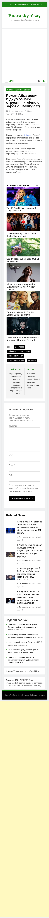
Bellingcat (28, 135)
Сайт (11, 475)
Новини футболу (15, 356)
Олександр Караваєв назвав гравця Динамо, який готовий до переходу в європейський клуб (22, 627)
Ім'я (11, 455)
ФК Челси (32, 360)
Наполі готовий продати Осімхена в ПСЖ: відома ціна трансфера (23, 4)
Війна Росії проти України (19, 351)
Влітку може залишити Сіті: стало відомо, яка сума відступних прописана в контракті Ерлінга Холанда (28, 597)
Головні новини (22, 90)
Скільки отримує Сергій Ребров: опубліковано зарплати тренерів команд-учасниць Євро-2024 (28, 574)
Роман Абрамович (16, 360)
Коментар (13, 426)
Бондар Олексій (25, 537)
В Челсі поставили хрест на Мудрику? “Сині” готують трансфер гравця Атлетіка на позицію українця (30, 551)
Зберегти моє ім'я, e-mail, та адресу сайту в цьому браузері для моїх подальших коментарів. (23, 488)
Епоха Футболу (24, 15)
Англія (10, 90)
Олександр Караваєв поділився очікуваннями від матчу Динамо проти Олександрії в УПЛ (23, 660)
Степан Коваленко (16, 111)
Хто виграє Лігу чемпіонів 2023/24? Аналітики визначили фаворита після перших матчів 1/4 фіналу (29, 527)
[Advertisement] (24, 53)
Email (12, 465)
